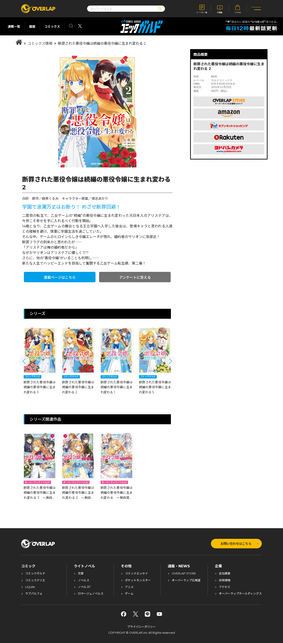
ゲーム (129, 593)
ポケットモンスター (138, 580)
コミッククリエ (35, 580)
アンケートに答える (135, 277)
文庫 (81, 573)
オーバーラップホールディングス (240, 593)
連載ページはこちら (60, 277)
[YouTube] (159, 614)
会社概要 (224, 573)
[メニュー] (256, 8)
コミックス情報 (40, 43)
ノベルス (83, 580)
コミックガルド (35, 573)
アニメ (129, 587)
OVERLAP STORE (184, 573)
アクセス (224, 587)
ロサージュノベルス (90, 593)
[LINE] (147, 614)
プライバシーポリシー (141, 626)
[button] (24, 361)
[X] (135, 614)
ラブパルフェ (33, 593)
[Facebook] (123, 614)
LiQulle (30, 587)
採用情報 (224, 580)
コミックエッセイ (136, 573)
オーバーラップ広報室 (186, 580)
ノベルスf (84, 587)
